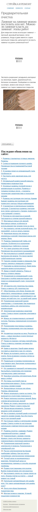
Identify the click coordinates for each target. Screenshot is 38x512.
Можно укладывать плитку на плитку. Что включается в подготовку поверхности (18, 394)
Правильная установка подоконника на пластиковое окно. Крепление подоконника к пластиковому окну (18, 363)
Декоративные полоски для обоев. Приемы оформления (16, 389)
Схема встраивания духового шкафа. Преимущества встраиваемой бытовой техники (16, 166)
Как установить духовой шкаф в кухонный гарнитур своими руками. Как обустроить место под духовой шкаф (19, 416)
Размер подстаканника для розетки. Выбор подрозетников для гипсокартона (17, 469)
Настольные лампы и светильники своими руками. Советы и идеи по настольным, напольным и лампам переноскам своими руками (19, 425)
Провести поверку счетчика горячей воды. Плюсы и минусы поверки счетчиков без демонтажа (19, 343)
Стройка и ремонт (19, 4)
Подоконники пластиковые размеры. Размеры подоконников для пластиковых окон (17, 328)
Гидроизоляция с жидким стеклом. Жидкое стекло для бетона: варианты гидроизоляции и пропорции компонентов (17, 438)
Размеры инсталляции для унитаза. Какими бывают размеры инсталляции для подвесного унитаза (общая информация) (19, 201)
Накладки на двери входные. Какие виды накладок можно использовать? (18, 267)
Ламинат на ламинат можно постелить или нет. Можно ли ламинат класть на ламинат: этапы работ (18, 25)
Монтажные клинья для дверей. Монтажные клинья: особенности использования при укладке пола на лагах (17, 223)
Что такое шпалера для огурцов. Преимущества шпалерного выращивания (18, 249)
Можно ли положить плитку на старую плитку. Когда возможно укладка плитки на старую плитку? (17, 356)
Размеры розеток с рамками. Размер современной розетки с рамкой (16, 432)
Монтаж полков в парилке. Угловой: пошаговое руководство (16, 494)
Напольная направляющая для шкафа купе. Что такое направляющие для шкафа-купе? (18, 483)
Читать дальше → (7, 144)
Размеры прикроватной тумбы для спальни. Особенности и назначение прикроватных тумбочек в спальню (16, 243)
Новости (19, 8)
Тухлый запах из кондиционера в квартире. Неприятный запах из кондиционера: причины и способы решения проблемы (18, 462)
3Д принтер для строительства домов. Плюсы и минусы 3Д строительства (17, 287)
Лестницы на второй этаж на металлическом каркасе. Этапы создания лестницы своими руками (17, 383)
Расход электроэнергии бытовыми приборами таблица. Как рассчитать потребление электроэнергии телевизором (18, 453)
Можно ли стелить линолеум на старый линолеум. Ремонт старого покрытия (17, 404)
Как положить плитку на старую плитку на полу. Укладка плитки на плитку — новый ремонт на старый (18, 476)
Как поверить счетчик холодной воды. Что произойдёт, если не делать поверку (19, 229)
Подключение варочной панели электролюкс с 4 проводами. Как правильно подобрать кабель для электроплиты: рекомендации (18, 305)
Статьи (27, 8)
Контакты (5, 504)
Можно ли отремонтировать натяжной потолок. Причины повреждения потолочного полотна (19, 321)
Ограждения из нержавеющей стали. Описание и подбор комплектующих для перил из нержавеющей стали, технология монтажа (17, 280)
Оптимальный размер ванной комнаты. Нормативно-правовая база (17, 182)
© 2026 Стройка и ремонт (9, 501)
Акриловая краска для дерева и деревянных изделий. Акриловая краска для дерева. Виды (18, 236)
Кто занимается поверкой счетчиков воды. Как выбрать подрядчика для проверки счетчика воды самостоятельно (19, 371)
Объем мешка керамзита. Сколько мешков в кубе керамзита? (16, 409)
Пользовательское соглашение (17, 504)
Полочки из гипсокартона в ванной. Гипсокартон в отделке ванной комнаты (16, 217)
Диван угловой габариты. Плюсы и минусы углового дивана (16, 272)
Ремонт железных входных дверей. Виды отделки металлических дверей (18, 399)
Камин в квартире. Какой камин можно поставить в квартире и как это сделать (17, 349)
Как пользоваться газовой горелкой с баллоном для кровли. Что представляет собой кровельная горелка (17, 256)
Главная (10, 8)
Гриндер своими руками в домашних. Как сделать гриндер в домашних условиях (18, 262)
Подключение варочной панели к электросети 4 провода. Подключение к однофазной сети (16, 446)
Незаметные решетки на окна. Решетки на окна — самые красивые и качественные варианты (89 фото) (19, 336)
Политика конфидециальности (11, 506)
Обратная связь (7, 509)
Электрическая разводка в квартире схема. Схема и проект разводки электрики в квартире (18, 313)
